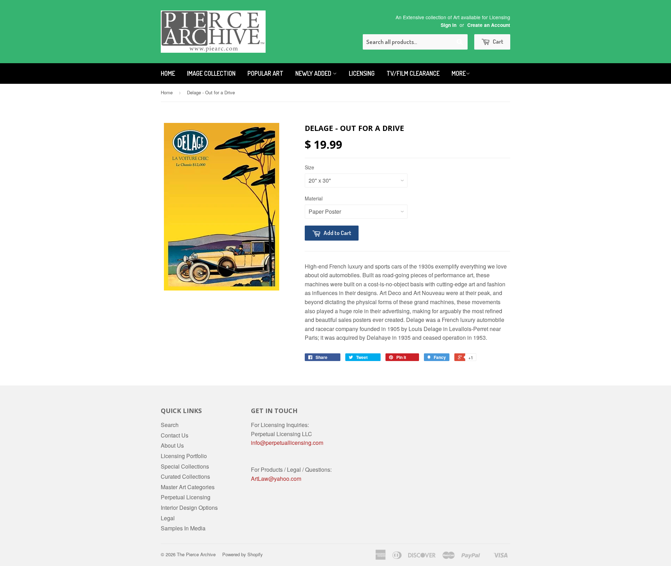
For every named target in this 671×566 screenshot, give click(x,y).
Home (168, 73)
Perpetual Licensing (185, 497)
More (459, 73)
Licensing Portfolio (184, 456)
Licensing (362, 73)
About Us (172, 445)
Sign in (448, 25)
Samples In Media (183, 528)
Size (309, 167)
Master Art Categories (188, 487)
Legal (168, 518)
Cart (497, 41)
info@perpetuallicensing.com (287, 443)
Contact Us (174, 435)
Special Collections (185, 466)
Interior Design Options (189, 507)
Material (314, 198)
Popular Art (265, 73)
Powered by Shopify (242, 554)
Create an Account (488, 25)
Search (170, 425)
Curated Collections (185, 476)
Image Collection (211, 73)
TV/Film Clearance (413, 73)
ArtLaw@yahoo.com (276, 479)
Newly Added (314, 73)
